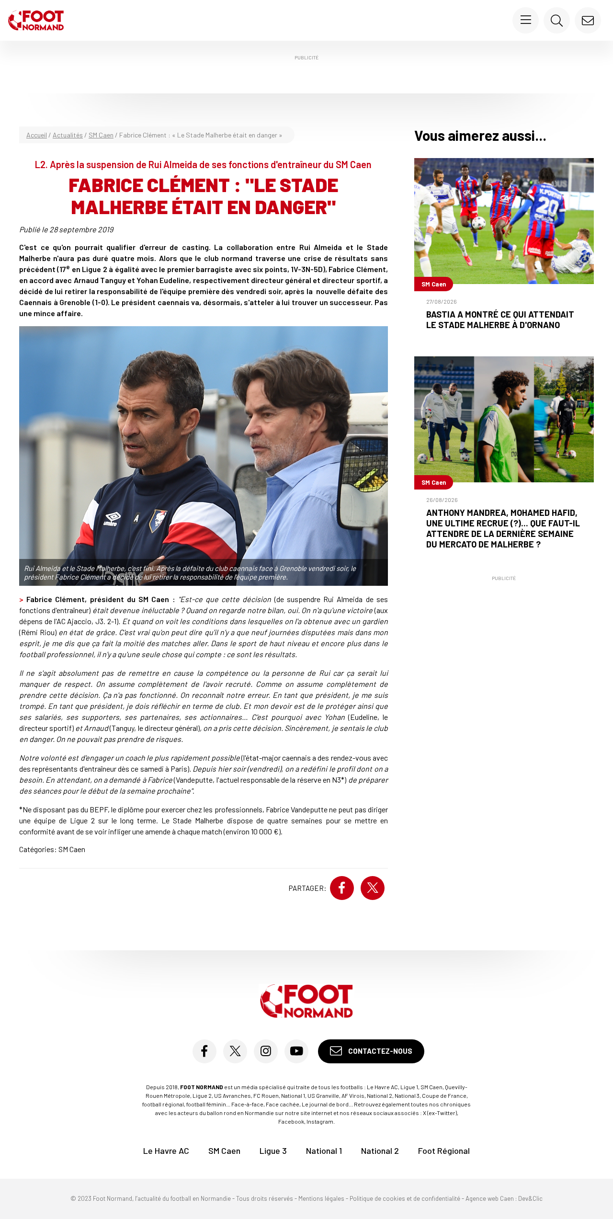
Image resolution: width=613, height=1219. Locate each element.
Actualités (68, 135)
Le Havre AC (166, 1150)
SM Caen (101, 135)
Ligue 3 (273, 1150)
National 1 (324, 1150)
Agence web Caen (489, 1198)
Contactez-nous (379, 1051)
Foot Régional (444, 1150)
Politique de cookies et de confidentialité (405, 1198)
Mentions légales (321, 1198)
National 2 (380, 1150)
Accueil (36, 135)
